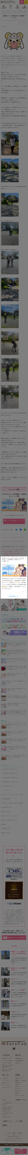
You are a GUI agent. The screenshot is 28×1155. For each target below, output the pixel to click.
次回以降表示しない (14, 596)
